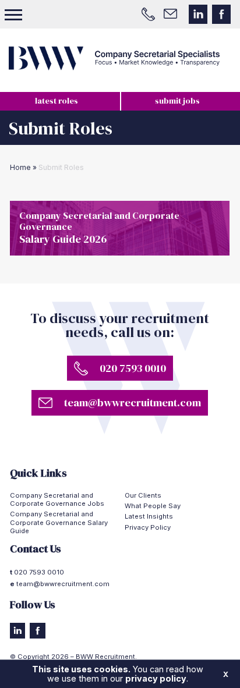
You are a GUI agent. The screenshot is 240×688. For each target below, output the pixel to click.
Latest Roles (56, 101)
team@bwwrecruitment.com (63, 584)
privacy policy (155, 678)
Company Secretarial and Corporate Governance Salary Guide (59, 522)
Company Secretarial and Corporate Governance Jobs (57, 499)
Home (20, 167)
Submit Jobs (177, 101)
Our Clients (143, 495)
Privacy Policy (148, 527)
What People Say (153, 506)
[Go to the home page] (120, 58)
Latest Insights (149, 516)
